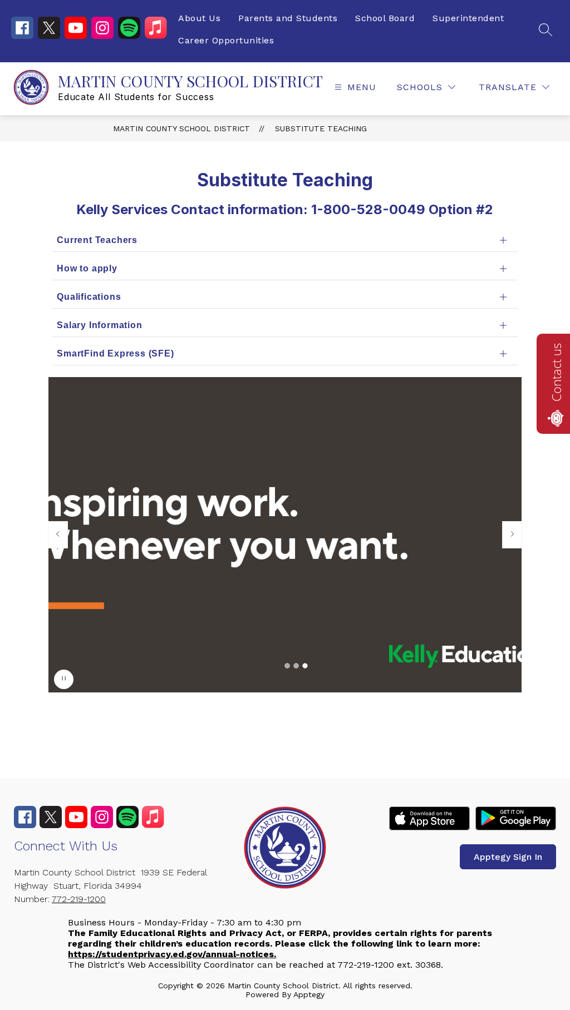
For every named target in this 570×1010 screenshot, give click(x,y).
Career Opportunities (226, 40)
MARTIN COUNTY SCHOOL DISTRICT (181, 128)
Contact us (556, 372)
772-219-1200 (79, 899)
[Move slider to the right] (512, 534)
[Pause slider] (63, 679)
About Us (199, 18)
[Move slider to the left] (57, 534)
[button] (287, 666)
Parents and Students (287, 18)
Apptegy (309, 994)
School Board (385, 18)
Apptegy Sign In (508, 856)
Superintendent (468, 18)
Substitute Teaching (321, 128)
